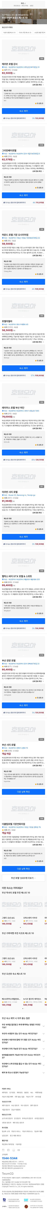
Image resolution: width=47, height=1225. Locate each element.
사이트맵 (38, 1097)
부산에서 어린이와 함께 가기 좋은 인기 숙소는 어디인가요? (21, 1041)
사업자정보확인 (6, 1180)
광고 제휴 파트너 (15, 1136)
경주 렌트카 (34, 1105)
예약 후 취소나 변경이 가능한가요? (15, 1072)
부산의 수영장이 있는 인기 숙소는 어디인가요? (19, 1033)
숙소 (31, 1092)
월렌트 (26, 1092)
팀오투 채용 (38, 1131)
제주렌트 (5, 1092)
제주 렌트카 (6, 1105)
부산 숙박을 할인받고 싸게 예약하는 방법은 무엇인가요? (21, 1025)
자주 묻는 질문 (19, 1097)
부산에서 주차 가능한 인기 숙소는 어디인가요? (19, 1049)
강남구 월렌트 (15, 1110)
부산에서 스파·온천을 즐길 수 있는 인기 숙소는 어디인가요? (21, 1065)
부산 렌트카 (15, 1105)
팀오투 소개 (6, 1131)
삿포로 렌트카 (6, 1123)
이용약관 (18, 1144)
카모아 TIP (29, 1097)
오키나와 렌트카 (7, 1118)
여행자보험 (38, 1092)
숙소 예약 (23, 111)
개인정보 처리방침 (8, 1144)
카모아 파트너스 (27, 1131)
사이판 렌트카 (39, 1118)
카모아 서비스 (15, 1131)
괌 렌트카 (17, 1118)
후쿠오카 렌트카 (27, 1118)
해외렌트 (20, 1092)
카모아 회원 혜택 (7, 1097)
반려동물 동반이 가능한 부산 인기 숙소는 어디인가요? (21, 1056)
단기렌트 (12, 1092)
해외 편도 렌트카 (18, 1123)
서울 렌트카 (6, 1110)
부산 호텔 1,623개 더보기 (22, 878)
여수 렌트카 (24, 1105)
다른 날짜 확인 (23, 792)
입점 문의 (5, 1136)
